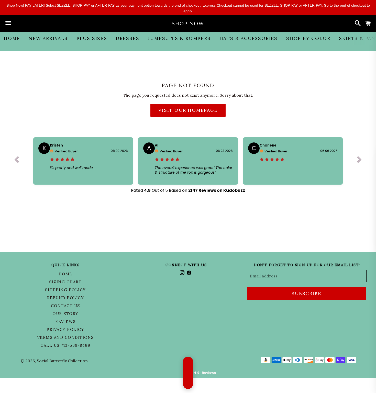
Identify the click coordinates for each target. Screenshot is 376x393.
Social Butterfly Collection (62, 360)
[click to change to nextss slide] (359, 161)
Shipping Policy (65, 289)
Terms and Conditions (65, 337)
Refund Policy (65, 297)
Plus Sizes (91, 38)
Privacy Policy (65, 329)
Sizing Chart (65, 281)
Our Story (65, 313)
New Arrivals (48, 38)
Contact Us (65, 305)
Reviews (65, 321)
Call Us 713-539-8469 (65, 345)
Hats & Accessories (248, 38)
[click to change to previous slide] (17, 161)
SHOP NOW (188, 23)
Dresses (127, 38)
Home (12, 38)
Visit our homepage (187, 110)
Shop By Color (308, 38)
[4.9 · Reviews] (188, 373)
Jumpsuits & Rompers (179, 38)
